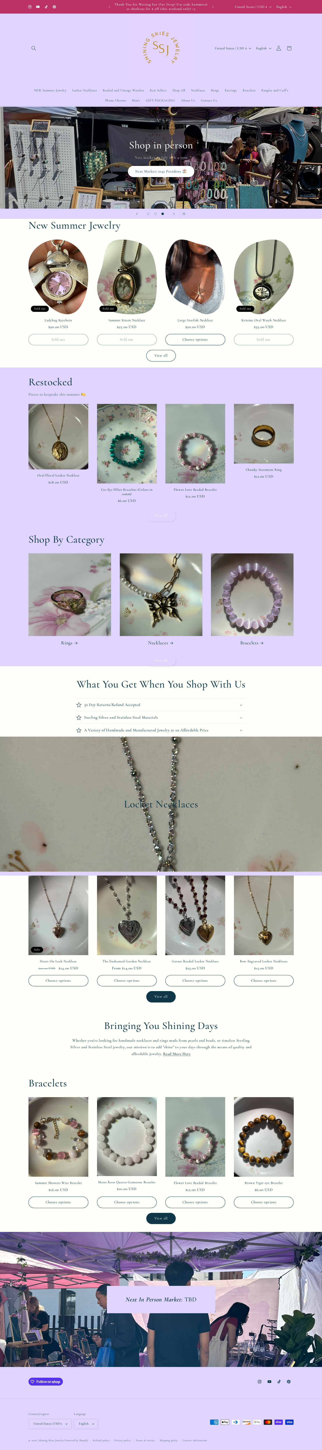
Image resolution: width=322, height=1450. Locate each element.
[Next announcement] (213, 6)
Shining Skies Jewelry (51, 1440)
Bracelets (249, 643)
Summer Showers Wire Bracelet (58, 1183)
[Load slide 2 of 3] (155, 213)
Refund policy (101, 1440)
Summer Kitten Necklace (126, 320)
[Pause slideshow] (185, 214)
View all (161, 355)
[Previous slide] (137, 214)
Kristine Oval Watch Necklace (263, 320)
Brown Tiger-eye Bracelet (264, 1183)
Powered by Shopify (76, 1440)
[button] (33, 48)
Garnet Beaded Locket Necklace (195, 961)
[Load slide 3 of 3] (162, 213)
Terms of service (145, 1440)
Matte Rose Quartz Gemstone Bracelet (126, 1182)
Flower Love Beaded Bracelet (195, 490)
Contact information (195, 1440)
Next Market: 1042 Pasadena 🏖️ (161, 171)
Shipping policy (169, 1440)
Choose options (195, 339)
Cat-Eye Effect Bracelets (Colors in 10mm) (127, 492)
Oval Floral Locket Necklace (58, 475)
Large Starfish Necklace (195, 320)
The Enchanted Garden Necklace (127, 961)
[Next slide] (174, 214)
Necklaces (158, 643)
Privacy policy (122, 1440)
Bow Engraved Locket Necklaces (264, 961)
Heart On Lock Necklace (58, 961)
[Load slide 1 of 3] (148, 213)
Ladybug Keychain (58, 320)
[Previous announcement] (109, 6)
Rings (67, 643)
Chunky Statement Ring (264, 470)
